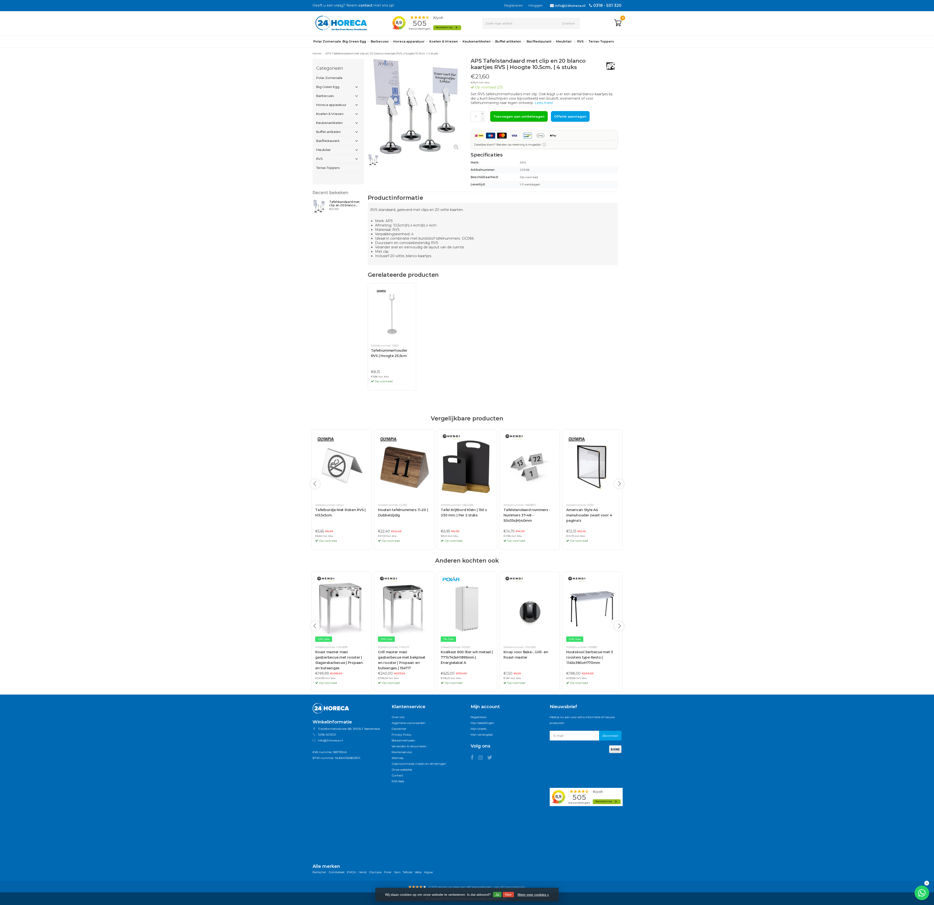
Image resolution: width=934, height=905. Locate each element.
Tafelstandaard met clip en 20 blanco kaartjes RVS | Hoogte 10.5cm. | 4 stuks (345, 203)
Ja (497, 894)
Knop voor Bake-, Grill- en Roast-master (525, 655)
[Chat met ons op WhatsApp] (922, 893)
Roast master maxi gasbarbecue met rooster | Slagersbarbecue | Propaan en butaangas (339, 660)
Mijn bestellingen (482, 723)
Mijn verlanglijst (482, 734)
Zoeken (568, 23)
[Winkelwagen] (617, 23)
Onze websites (402, 769)
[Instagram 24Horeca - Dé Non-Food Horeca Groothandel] (482, 758)
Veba (418, 872)
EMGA (351, 872)
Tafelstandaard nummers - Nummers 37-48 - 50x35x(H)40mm (526, 515)
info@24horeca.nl (570, 6)
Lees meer (544, 103)
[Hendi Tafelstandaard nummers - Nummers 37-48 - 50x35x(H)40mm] (529, 466)
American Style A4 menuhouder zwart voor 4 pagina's (589, 515)
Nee (508, 894)
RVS (580, 41)
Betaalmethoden (403, 740)
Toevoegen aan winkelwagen (519, 116)
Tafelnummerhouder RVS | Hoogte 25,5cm (389, 353)
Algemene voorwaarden (408, 723)
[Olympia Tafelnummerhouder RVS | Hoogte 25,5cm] (392, 313)
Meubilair (564, 41)
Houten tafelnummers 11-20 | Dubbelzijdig (403, 512)
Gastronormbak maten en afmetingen (419, 764)
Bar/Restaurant (539, 41)
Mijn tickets (478, 729)
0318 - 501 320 (607, 5)
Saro (397, 872)
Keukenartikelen (477, 41)
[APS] (609, 66)
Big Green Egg (354, 41)
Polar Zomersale (327, 41)
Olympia (375, 872)
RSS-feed (398, 781)
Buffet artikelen (508, 41)
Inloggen (536, 5)
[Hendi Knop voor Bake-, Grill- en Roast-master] (529, 609)
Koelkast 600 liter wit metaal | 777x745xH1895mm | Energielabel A (467, 657)
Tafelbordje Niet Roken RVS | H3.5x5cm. (340, 512)
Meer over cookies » (533, 894)
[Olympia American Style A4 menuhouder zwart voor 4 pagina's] (592, 466)
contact (365, 5)
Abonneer (610, 736)
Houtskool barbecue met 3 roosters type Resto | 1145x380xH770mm (589, 657)
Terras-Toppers (601, 41)
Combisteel (336, 872)
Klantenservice (402, 752)
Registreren (513, 5)
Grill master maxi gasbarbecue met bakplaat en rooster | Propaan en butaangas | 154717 (401, 660)
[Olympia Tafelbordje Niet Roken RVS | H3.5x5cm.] (341, 466)
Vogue (428, 872)
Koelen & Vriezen (443, 41)
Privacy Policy (402, 734)
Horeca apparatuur (409, 41)
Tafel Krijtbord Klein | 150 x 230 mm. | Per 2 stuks (464, 512)
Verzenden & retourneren (409, 746)
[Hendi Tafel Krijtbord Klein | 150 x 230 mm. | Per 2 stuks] (467, 466)
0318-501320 (327, 734)
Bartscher (319, 872)
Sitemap (398, 758)
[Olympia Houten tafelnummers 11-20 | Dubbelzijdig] (404, 466)
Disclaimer (399, 729)
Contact (397, 775)
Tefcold (407, 872)
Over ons (398, 717)
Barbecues (380, 41)
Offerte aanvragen (570, 116)
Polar (388, 872)
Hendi (363, 872)
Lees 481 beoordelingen (509, 887)
